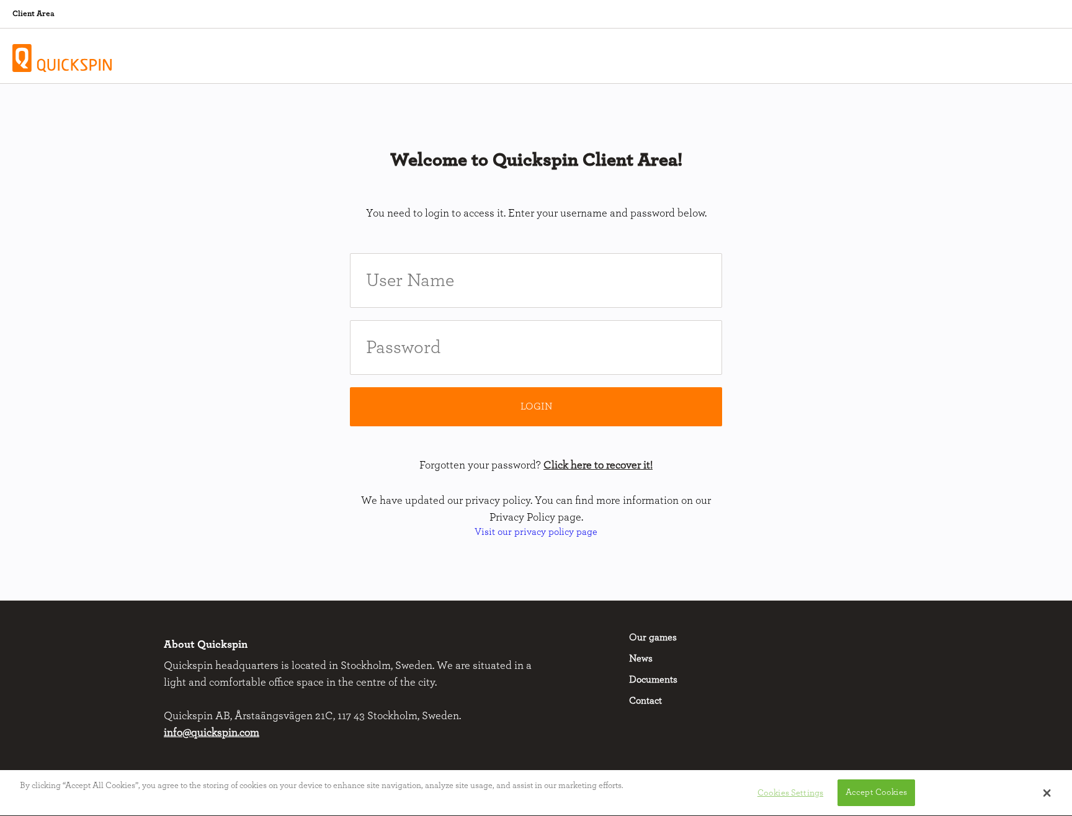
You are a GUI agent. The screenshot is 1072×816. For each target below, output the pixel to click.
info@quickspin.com (211, 732)
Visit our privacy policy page (536, 532)
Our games (653, 637)
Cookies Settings (790, 792)
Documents (653, 679)
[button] (1047, 793)
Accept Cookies (876, 792)
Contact (645, 701)
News (641, 658)
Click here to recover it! (598, 465)
